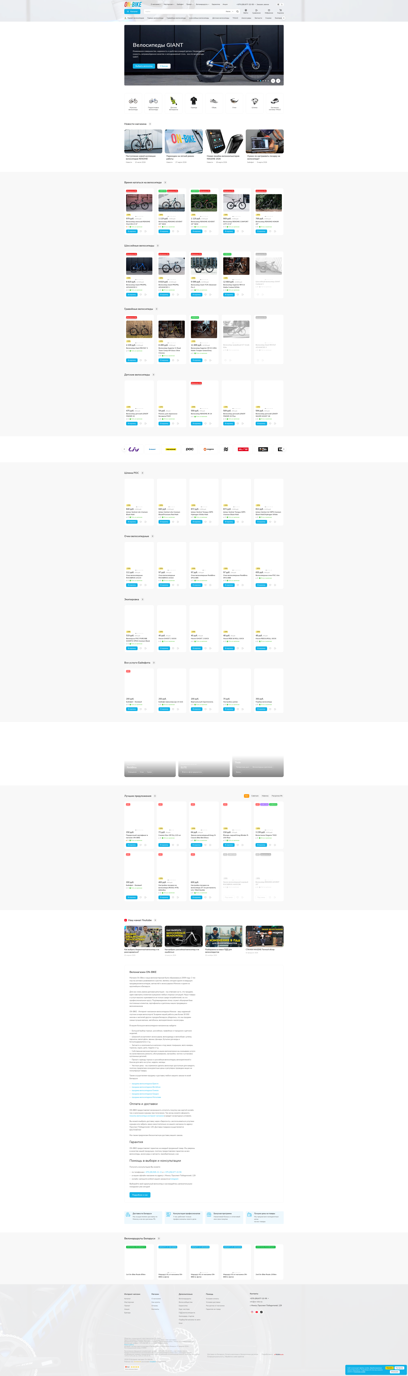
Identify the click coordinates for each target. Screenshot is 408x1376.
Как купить (156, 1302)
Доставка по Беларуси (142, 1213)
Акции (126, 1309)
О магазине (156, 1299)
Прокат (127, 1306)
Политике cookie (359, 1372)
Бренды (127, 1313)
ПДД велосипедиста (187, 1313)
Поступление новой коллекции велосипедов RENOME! (141, 157)
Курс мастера (184, 1309)
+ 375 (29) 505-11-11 (153, 1172)
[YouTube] (257, 1312)
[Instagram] (252, 1312)
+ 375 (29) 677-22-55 (172, 1172)
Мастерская (129, 1302)
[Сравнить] (145, 231)
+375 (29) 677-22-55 (245, 5)
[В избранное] (140, 231)
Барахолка (183, 1306)
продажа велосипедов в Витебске (146, 1087)
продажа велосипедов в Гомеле (145, 1090)
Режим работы (129, 1345)
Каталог (127, 1299)
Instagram (174, 1179)
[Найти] (237, 11)
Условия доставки (213, 1302)
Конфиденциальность (215, 1357)
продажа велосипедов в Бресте (145, 1083)
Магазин (155, 1294)
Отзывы (155, 1306)
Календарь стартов (186, 1316)
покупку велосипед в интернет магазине (147, 1116)
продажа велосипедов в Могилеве (146, 1097)
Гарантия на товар (213, 1309)
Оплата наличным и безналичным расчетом (241, 1354)
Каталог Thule (141, 69)
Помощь (209, 1294)
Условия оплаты (212, 1299)
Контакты (155, 1309)
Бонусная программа (223, 1213)
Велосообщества (185, 1302)
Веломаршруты (185, 1299)
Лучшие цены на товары (264, 1213)
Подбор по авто (161, 69)
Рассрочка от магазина (215, 1306)
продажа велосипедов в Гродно (145, 1094)
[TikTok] (261, 1312)
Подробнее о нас (140, 1195)
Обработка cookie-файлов (234, 1357)
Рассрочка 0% (131, 191)
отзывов (153, 1362)
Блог (181, 1323)
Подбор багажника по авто (189, 1320)
